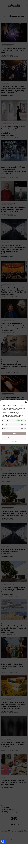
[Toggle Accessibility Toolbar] (3, 841)
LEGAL (12, 441)
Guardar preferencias (14, 438)
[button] (25, 402)
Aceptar (14, 433)
